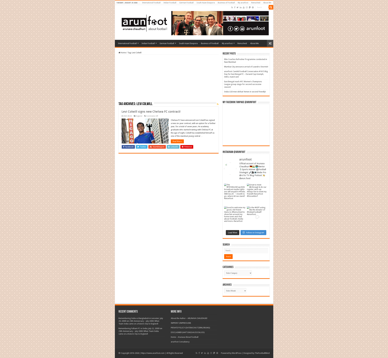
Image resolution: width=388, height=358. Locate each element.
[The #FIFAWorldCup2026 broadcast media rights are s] (234, 194)
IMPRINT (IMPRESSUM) (181, 323)
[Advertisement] (169, 79)
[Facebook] (235, 7)
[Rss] (232, 7)
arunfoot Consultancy (180, 342)
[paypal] (250, 7)
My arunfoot (243, 3)
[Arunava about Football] (193, 22)
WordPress (236, 353)
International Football (151, 3)
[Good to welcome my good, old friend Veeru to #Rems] (234, 217)
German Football (186, 3)
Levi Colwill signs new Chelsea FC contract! (151, 111)
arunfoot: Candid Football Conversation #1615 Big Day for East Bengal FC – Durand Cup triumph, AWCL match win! (246, 74)
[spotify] (253, 7)
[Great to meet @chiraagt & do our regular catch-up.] (257, 194)
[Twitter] (237, 7)
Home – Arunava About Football (184, 337)
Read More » (177, 141)
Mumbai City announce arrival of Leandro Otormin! (246, 67)
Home (123, 52)
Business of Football (226, 3)
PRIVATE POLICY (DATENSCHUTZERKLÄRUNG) (190, 328)
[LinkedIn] (240, 7)
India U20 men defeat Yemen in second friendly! (245, 92)
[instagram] (247, 7)
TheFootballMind (262, 353)
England (139, 116)
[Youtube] (243, 7)
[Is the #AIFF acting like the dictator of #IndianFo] (257, 217)
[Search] (271, 7)
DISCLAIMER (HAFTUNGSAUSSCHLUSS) (188, 332)
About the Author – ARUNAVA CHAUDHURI (189, 318)
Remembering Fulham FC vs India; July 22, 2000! (139, 328)
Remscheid (255, 3)
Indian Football (170, 3)
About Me (267, 3)
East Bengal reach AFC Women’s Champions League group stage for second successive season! (243, 84)
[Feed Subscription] (218, 104)
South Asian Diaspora (206, 3)
